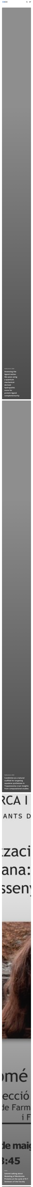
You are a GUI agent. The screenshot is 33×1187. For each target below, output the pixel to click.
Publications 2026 (9, 368)
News (5, 1170)
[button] (30, 2)
